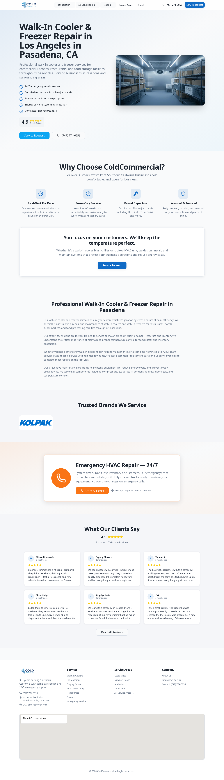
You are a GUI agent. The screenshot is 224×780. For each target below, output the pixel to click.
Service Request (195, 4)
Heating (107, 4)
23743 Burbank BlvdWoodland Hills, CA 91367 (36, 699)
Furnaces (71, 697)
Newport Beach (122, 679)
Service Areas (126, 5)
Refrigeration (63, 4)
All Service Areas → (124, 692)
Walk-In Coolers (75, 675)
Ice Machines (73, 679)
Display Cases (74, 684)
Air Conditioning (86, 4)
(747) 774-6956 (71, 135)
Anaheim (119, 684)
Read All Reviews (112, 632)
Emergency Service (76, 701)
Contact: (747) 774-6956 (174, 684)
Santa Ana (119, 688)
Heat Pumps (73, 692)
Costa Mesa (120, 675)
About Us (166, 675)
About (141, 5)
